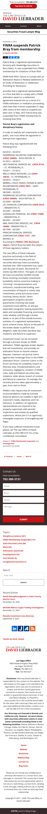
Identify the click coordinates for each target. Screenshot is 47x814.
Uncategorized (8, 443)
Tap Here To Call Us (23, 6)
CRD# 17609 (37, 214)
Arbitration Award (13, 550)
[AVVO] (26, 628)
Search (23, 582)
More (39, 26)
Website (23, 749)
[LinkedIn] (14, 628)
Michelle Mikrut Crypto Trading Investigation (23, 607)
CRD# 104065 (9, 158)
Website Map (23, 757)
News (7, 547)
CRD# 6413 (38, 204)
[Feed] (32, 628)
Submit (23, 519)
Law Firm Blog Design (23, 811)
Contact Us (24, 762)
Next (28, 456)
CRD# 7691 (24, 186)
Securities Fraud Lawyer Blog (23, 16)
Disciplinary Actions (14, 536)
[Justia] (20, 628)
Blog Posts (23, 766)
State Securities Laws (14, 543)
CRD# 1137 (23, 235)
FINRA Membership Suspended (23, 441)
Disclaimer (23, 753)
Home (7, 26)
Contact (23, 26)
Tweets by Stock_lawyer (13, 639)
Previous (8, 456)
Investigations (11, 554)
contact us (36, 706)
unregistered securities (14, 561)
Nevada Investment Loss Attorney (18, 616)
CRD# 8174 (38, 164)
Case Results (10, 558)
